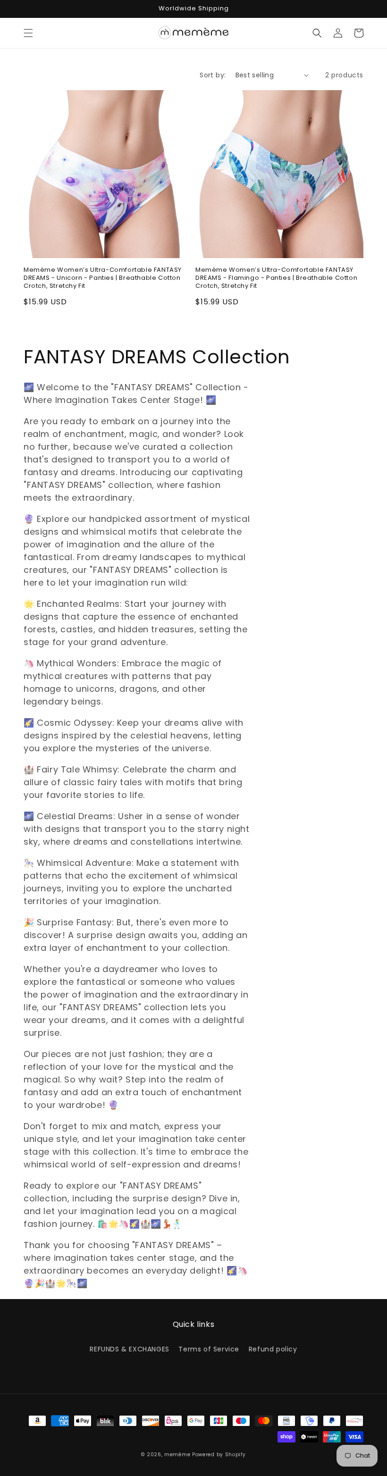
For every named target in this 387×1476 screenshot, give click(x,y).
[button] (28, 33)
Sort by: (213, 75)
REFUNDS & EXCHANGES (129, 1349)
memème (177, 1454)
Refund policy (273, 1349)
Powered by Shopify (219, 1454)
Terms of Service (208, 1349)
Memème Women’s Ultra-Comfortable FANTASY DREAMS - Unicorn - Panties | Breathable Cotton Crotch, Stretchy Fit (103, 278)
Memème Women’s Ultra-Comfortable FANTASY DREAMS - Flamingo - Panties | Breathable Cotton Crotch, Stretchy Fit (276, 278)
